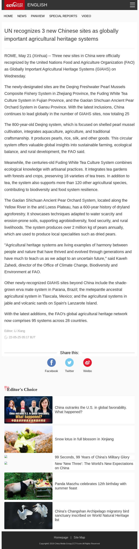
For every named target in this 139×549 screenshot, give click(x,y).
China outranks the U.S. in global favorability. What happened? (91, 409)
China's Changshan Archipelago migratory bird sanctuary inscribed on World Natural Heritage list (92, 515)
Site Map (79, 537)
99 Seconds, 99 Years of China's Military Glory (92, 457)
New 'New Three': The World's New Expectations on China (94, 466)
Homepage (61, 537)
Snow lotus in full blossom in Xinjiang (84, 439)
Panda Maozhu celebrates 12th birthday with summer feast (90, 486)
